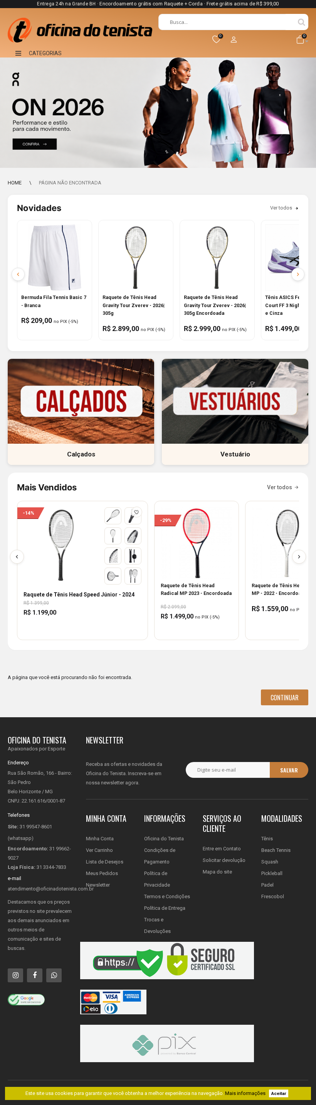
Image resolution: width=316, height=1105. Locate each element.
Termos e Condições (167, 896)
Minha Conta (100, 838)
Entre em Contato (222, 849)
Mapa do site (217, 872)
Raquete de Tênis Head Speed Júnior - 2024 (79, 594)
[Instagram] (15, 975)
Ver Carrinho (99, 850)
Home (15, 183)
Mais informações (245, 1093)
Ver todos (281, 208)
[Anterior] (17, 557)
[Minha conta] (234, 40)
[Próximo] (299, 557)
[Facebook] (34, 975)
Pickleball (271, 873)
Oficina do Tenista (164, 838)
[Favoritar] (136, 512)
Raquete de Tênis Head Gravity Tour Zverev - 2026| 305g (134, 305)
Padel (267, 885)
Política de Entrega (164, 908)
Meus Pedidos (102, 873)
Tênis (267, 838)
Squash (269, 862)
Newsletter (98, 885)
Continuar (285, 697)
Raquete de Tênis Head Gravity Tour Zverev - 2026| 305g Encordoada (215, 305)
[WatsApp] (54, 975)
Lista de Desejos (104, 862)
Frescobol (272, 896)
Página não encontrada (70, 183)
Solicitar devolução (224, 860)
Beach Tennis (276, 850)
